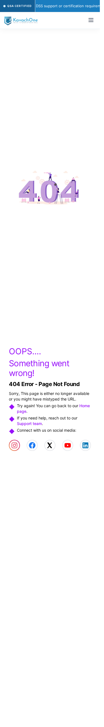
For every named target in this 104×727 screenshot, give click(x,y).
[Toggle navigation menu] (91, 20)
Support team (29, 423)
